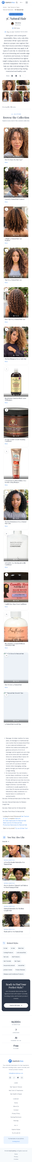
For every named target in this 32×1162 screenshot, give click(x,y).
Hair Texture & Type (13, 7)
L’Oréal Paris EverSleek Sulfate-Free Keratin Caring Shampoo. (15, 481)
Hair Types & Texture (16, 1087)
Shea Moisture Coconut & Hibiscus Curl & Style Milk (15, 644)
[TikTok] (14, 1077)
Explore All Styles (15, 1005)
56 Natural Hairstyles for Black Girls (19, 798)
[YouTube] (21, 1077)
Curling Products (8, 952)
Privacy (16, 1156)
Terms (16, 1154)
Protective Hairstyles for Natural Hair (15, 825)
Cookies (16, 1159)
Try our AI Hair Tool (21, 828)
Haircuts (17, 818)
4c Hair (13, 948)
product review (8, 970)
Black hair (21, 948)
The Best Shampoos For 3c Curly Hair (15, 359)
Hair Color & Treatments (16, 1090)
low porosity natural (9, 965)
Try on (17, 156)
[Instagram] (10, 1077)
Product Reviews (20, 970)
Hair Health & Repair (16, 1094)
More (6, 162)
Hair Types (17, 961)
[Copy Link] (24, 75)
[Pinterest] (18, 1077)
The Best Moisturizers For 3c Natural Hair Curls (15, 522)
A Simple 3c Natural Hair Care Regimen (13, 239)
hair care (6, 957)
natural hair (21, 965)
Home (4, 7)
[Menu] (27, 2)
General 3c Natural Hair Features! (14, 199)
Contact (16, 1110)
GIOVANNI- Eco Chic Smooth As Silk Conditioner (15, 564)
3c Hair (5, 948)
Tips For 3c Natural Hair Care (13, 280)
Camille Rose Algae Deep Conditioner (16, 604)
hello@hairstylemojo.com (16, 1073)
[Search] (16, 2)
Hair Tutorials (7, 961)
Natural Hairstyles (8, 10)
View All (4, 841)
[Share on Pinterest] (12, 75)
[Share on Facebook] (16, 75)
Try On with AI (16, 1133)
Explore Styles (16, 1129)
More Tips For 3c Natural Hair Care (15, 319)
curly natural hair (21, 952)
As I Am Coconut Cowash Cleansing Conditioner (15, 440)
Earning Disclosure (16, 1117)
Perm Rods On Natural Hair (16, 811)
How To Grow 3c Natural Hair (13, 685)
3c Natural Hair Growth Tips (13, 724)
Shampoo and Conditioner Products (13, 974)
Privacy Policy (16, 1113)
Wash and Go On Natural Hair (17, 808)
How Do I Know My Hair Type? (14, 160)
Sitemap (16, 1120)
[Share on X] (20, 75)
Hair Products (16, 957)
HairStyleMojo (13, 1151)
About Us (16, 1106)
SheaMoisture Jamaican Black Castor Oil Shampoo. (15, 399)
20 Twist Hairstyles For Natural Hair (14, 821)
